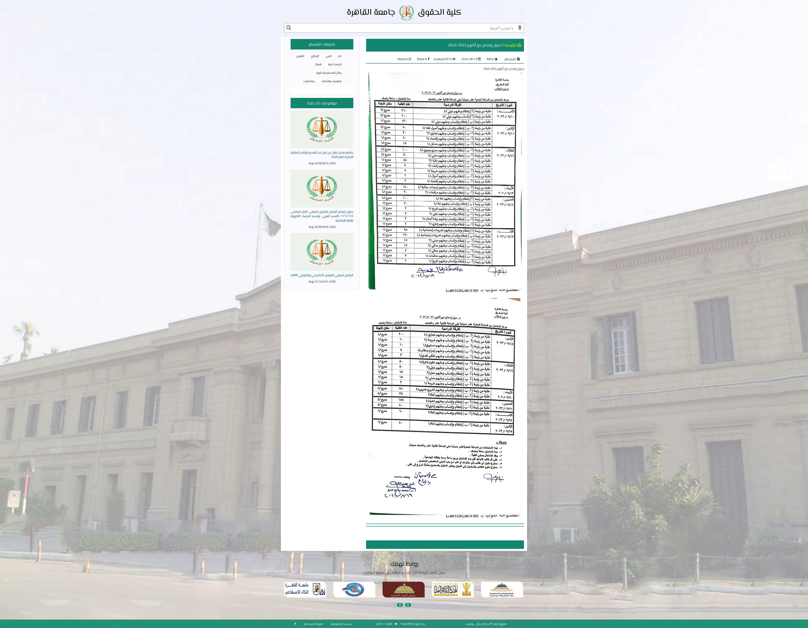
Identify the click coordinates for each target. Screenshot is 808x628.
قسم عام (510, 59)
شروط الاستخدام (313, 623)
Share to (403, 59)
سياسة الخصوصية (341, 623)
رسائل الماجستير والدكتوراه (329, 72)
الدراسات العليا (335, 64)
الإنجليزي (315, 55)
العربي (328, 55)
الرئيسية (510, 44)
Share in (422, 59)
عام (340, 55)
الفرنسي (300, 55)
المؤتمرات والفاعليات (332, 81)
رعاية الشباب (309, 81)
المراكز (318, 64)
